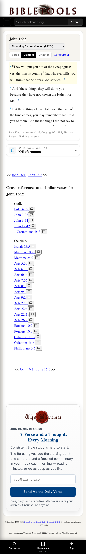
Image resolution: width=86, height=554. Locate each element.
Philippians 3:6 (25, 348)
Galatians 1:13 (24, 337)
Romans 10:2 (23, 325)
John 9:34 (21, 220)
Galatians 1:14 (24, 342)
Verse (15, 54)
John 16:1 (19, 174)
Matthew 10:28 (24, 252)
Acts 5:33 (21, 263)
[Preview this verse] (32, 209)
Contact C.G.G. (53, 522)
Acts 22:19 (21, 314)
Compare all (61, 54)
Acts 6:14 (21, 274)
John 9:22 (21, 214)
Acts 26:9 (21, 320)
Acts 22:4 (21, 308)
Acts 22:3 (21, 303)
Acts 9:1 (20, 291)
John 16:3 (35, 174)
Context (29, 54)
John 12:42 (22, 226)
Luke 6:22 (21, 209)
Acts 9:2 (20, 297)
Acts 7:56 (21, 280)
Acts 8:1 (20, 286)
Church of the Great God (34, 522)
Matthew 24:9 (24, 257)
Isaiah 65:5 (22, 246)
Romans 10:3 (23, 331)
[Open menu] (7, 22)
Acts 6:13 (21, 269)
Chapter (44, 54)
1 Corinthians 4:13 (27, 231)
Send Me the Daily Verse (43, 492)
